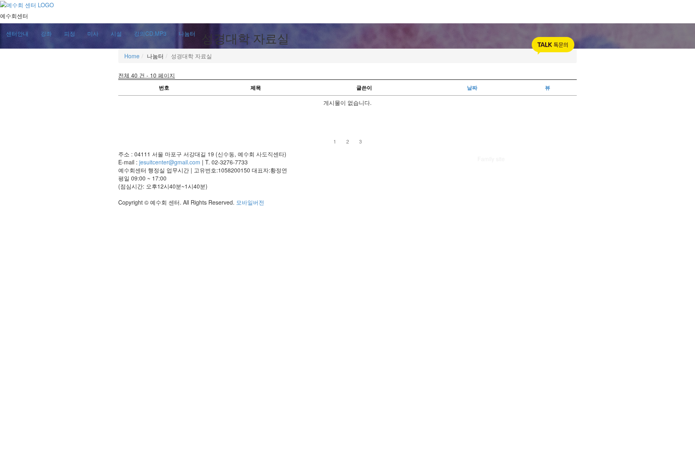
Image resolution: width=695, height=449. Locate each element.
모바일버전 (250, 202)
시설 (116, 33)
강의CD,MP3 (150, 33)
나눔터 (187, 33)
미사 (93, 33)
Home (132, 56)
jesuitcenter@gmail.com (170, 162)
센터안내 (17, 33)
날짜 (472, 87)
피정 (69, 33)
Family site (491, 159)
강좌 (46, 33)
